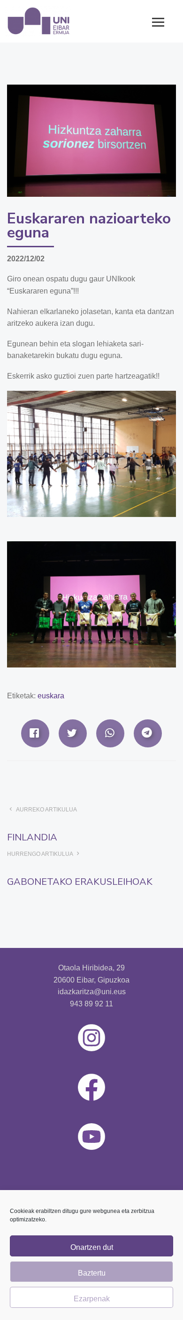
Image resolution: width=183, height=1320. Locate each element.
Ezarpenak (92, 1299)
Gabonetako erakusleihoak (79, 881)
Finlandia (32, 837)
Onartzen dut (91, 1247)
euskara (51, 696)
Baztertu (92, 1273)
